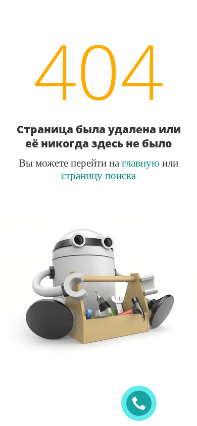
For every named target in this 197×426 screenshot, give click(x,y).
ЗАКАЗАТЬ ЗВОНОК (143, 403)
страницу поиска (98, 175)
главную (141, 162)
